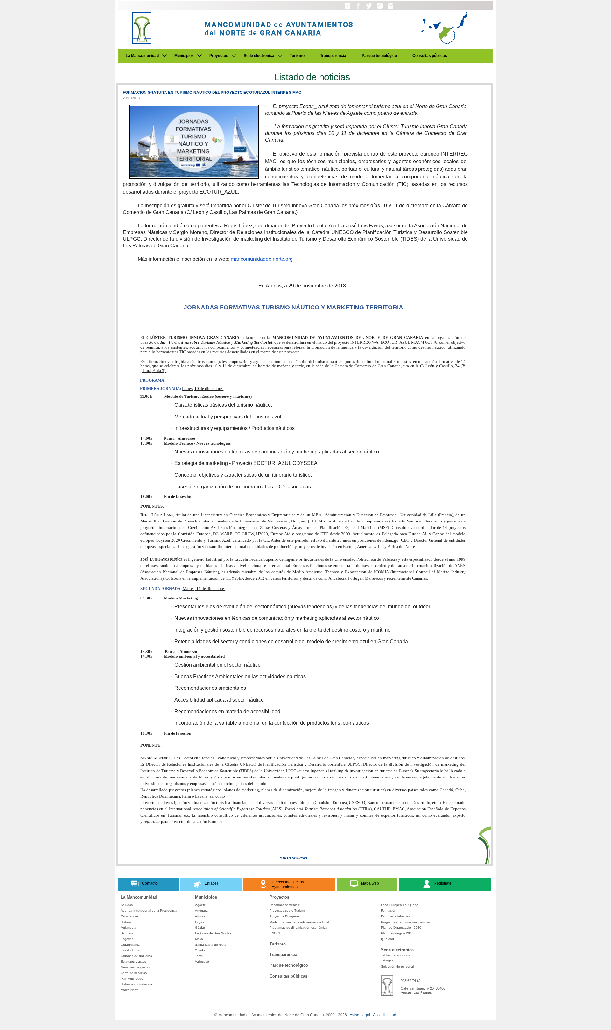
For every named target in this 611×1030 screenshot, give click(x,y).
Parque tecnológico (379, 55)
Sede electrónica (259, 55)
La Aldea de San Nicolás (213, 933)
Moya (199, 939)
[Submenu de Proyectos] (234, 55)
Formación (388, 910)
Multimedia (128, 927)
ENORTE (276, 933)
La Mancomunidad (142, 55)
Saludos (127, 905)
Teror (198, 955)
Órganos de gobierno (136, 955)
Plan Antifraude (132, 978)
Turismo (297, 55)
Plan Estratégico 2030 (397, 933)
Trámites (387, 961)
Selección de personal (397, 966)
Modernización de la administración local (299, 922)
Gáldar (200, 927)
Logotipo (127, 939)
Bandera (127, 933)
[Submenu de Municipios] (199, 55)
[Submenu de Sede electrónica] (280, 55)
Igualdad (387, 939)
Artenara (201, 910)
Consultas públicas (429, 55)
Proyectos (218, 55)
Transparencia (333, 55)
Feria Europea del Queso (399, 905)
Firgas (199, 922)
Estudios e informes (395, 916)
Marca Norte (129, 990)
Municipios (184, 55)
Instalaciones (130, 950)
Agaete (200, 905)
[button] (347, 9)
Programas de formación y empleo (406, 922)
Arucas (200, 916)
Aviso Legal (360, 1015)
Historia (126, 922)
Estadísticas (129, 916)
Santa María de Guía (210, 944)
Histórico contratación (136, 984)
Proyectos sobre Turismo (288, 910)
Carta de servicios (134, 973)
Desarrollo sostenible (285, 905)
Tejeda (200, 950)
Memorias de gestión (136, 967)
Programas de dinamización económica (298, 927)
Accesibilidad (384, 1015)
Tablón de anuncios (395, 955)
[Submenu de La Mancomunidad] (164, 55)
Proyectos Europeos (284, 916)
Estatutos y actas (133, 961)
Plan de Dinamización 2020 (401, 927)
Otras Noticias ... (295, 858)
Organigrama (130, 944)
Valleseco (202, 961)
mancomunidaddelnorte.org (262, 259)
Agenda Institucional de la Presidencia (149, 910)
